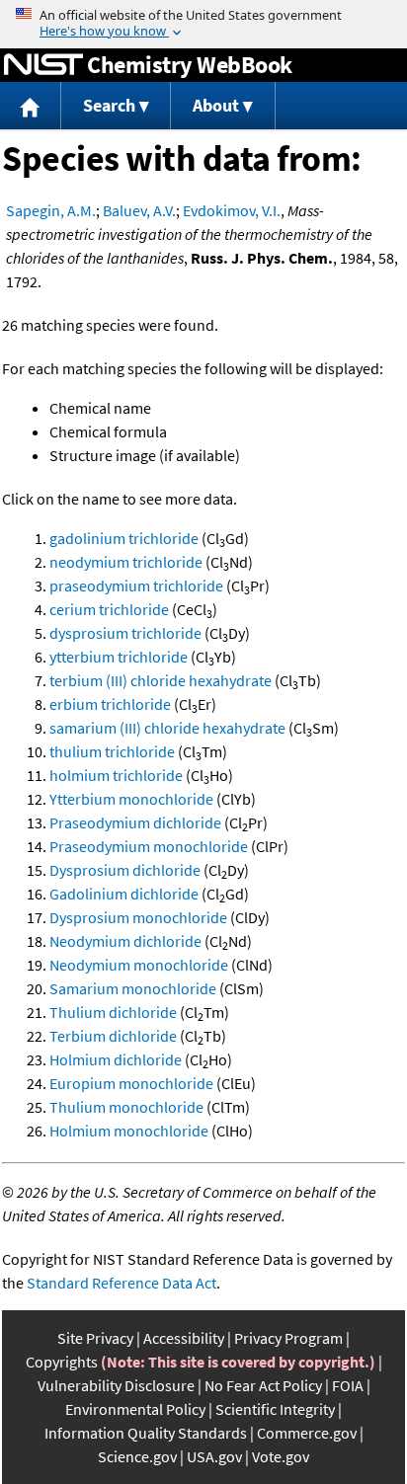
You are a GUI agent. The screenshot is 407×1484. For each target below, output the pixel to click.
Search (109, 105)
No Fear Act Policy (263, 1385)
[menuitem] (30, 106)
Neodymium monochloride (138, 965)
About (216, 105)
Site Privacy (95, 1338)
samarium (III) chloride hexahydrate (167, 728)
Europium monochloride (131, 1083)
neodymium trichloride (126, 562)
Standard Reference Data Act (121, 1282)
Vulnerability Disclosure (116, 1385)
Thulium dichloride (113, 1012)
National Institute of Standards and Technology (43, 65)
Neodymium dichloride (125, 941)
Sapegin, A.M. (51, 210)
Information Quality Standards (145, 1433)
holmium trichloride (116, 775)
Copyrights (62, 1361)
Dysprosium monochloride (138, 917)
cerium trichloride (109, 609)
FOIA (348, 1385)
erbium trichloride (110, 704)
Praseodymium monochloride (148, 846)
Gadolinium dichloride (124, 893)
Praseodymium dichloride (135, 822)
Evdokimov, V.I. (232, 210)
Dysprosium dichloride (125, 870)
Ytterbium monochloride (131, 799)
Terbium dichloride (113, 1036)
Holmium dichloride (115, 1059)
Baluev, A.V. (139, 210)
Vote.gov (280, 1456)
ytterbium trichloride (118, 656)
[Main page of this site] (30, 106)
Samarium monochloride (132, 988)
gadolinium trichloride (124, 538)
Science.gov (137, 1456)
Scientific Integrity (275, 1409)
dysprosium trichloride (125, 633)
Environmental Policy (135, 1409)
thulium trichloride (112, 751)
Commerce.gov (307, 1433)
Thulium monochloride (126, 1107)
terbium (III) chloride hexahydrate (160, 680)
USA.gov (214, 1456)
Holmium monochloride (128, 1130)
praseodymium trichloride (136, 585)
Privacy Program (288, 1338)
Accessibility (183, 1338)
